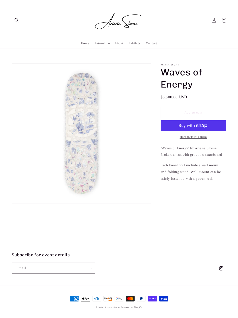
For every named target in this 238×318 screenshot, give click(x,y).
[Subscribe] (90, 268)
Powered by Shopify (131, 307)
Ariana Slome (112, 307)
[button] (17, 20)
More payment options (193, 136)
